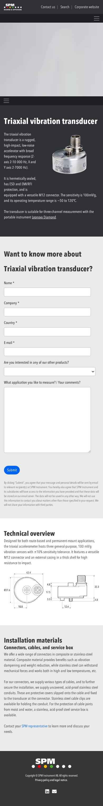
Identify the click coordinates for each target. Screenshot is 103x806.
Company (11, 303)
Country (10, 323)
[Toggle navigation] (97, 18)
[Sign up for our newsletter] (55, 791)
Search (64, 7)
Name (9, 283)
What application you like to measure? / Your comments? (42, 382)
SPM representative (35, 726)
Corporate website (87, 7)
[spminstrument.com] (51, 762)
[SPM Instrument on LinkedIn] (47, 791)
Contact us (48, 7)
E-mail (9, 343)
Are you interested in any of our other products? (36, 362)
